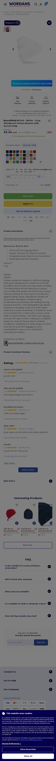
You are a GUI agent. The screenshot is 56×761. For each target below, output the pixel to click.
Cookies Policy (24, 740)
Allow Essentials (28, 749)
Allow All (28, 756)
